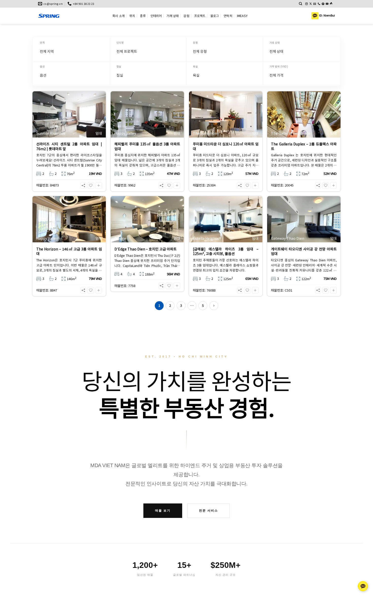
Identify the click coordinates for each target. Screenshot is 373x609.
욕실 (195, 66)
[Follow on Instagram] (306, 4)
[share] (83, 185)
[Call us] (319, 4)
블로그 (214, 15)
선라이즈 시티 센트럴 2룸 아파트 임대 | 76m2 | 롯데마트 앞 (69, 146)
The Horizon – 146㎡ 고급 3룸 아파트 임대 (69, 251)
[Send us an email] (314, 4)
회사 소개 (118, 15)
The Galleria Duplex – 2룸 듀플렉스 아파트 (304, 146)
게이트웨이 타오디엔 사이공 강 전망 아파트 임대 (304, 251)
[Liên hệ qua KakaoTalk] (363, 586)
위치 (132, 15)
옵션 (42, 66)
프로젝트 (200, 15)
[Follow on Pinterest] (323, 4)
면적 (42, 42)
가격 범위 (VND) (278, 66)
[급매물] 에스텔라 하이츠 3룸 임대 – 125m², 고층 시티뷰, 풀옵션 (226, 251)
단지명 (120, 42)
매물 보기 (163, 510)
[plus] (98, 185)
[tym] (91, 185)
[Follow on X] (310, 4)
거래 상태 (172, 15)
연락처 (228, 15)
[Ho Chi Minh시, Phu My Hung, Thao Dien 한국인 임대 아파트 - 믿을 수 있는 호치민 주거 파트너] (71, 16)
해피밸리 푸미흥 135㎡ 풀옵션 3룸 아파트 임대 (147, 146)
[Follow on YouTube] (327, 4)
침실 (118, 66)
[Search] (300, 4)
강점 (186, 15)
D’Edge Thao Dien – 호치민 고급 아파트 (145, 249)
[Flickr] (331, 4)
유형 (195, 42)
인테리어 (156, 15)
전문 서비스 (208, 510)
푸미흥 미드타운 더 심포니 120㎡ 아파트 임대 (226, 146)
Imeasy (242, 15)
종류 (142, 15)
